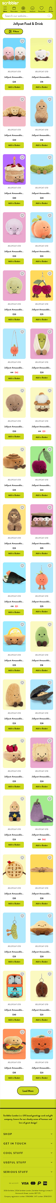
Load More (28, 1091)
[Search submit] (49, 16)
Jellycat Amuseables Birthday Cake (20, 193)
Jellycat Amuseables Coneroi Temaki (20, 601)
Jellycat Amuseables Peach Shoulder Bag (22, 367)
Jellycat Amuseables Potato (16, 718)
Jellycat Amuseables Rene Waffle (19, 893)
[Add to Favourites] (22, 41)
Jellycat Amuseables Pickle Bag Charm (22, 951)
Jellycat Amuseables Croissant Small (21, 135)
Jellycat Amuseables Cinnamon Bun (20, 485)
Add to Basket (14, 87)
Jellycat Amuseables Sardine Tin (19, 1010)
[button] (28, 1134)
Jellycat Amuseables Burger (16, 1068)
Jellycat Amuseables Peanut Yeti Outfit (22, 543)
